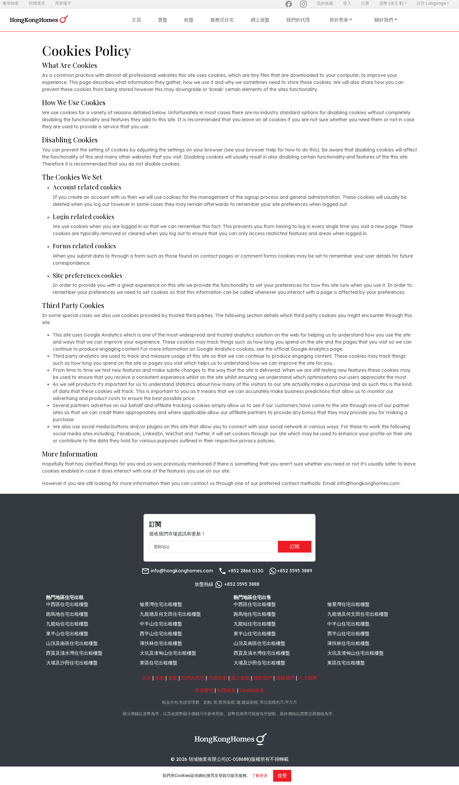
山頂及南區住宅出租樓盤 (72, 643)
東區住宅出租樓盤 (158, 663)
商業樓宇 (63, 3)
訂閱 (294, 546)
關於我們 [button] (383, 20)
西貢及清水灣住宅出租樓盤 (74, 653)
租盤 (189, 20)
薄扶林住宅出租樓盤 (161, 643)
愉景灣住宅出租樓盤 (161, 604)
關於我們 (262, 678)
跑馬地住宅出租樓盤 (67, 614)
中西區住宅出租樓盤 (67, 604)
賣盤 (162, 20)
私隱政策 (226, 690)
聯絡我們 (285, 678)
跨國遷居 (37, 3)
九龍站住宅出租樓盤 (67, 624)
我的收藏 (325, 3)
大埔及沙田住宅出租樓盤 (72, 663)
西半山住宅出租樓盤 (161, 633)
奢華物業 (11, 3)
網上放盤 (260, 20)
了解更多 (260, 775)
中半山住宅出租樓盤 (161, 624)
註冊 (365, 3)
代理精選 (217, 678)
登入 (347, 3)
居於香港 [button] (338, 20)
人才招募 (307, 678)
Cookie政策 (252, 690)
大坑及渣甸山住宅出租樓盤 (168, 653)
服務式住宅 (222, 20)
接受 (282, 776)
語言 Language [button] (431, 3)
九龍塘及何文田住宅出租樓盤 (170, 614)
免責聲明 (204, 690)
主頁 (136, 20)
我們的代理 (298, 20)
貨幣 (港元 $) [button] (391, 3)
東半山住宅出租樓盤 (67, 633)
